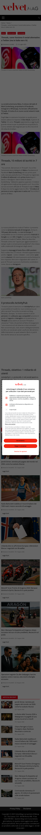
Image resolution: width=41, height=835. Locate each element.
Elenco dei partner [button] (10, 424)
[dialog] (20, 417)
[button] (20, 409)
